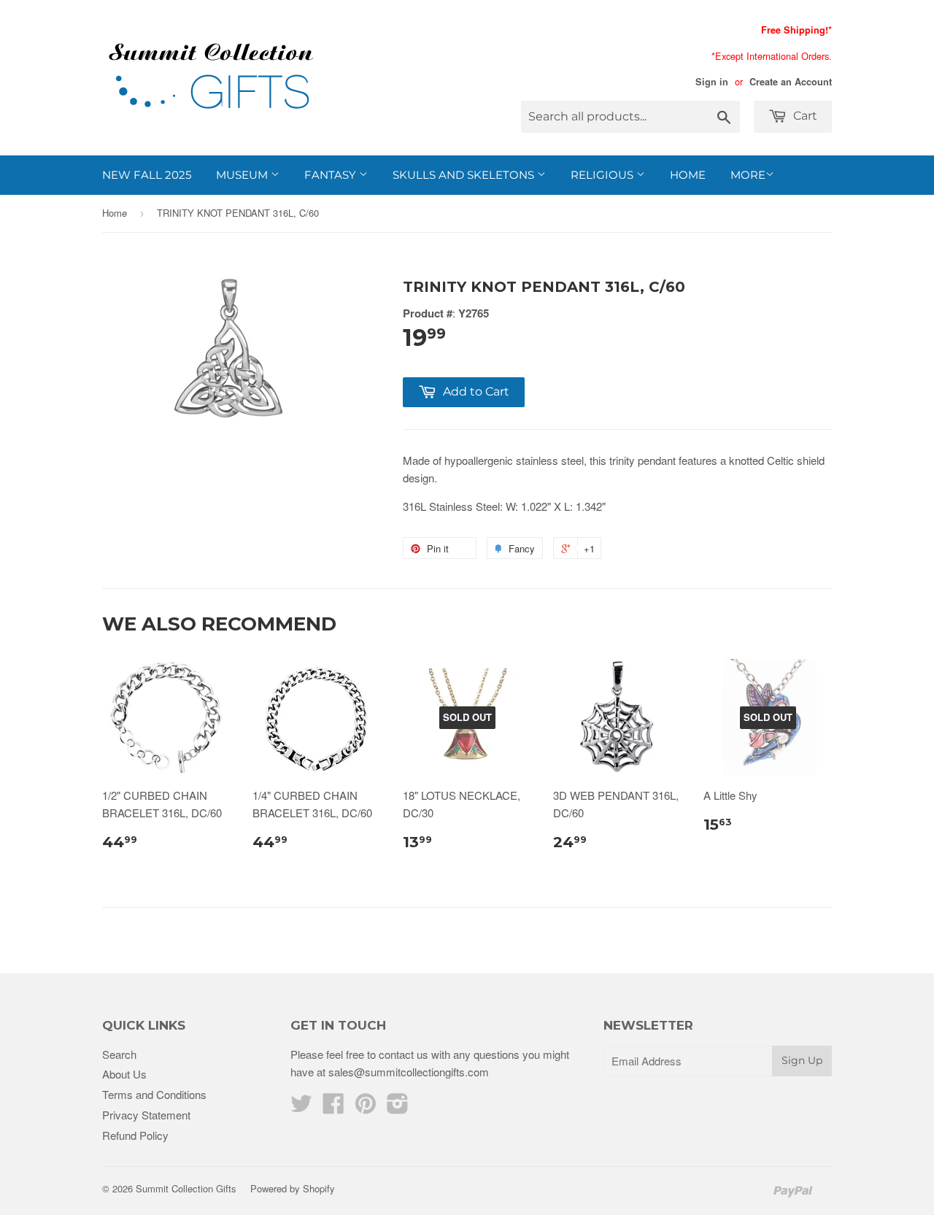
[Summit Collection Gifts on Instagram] (398, 1107)
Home (688, 175)
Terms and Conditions (154, 1094)
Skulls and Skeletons (465, 175)
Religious (603, 175)
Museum (243, 175)
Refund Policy (135, 1135)
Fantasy (331, 175)
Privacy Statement (146, 1114)
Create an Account (790, 81)
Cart (803, 116)
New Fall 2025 (146, 175)
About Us (124, 1073)
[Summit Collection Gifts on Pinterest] (366, 1107)
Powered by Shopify (292, 1188)
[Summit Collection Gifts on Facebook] (333, 1107)
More (747, 175)
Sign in (711, 81)
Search (119, 1054)
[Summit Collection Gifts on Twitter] (301, 1107)
